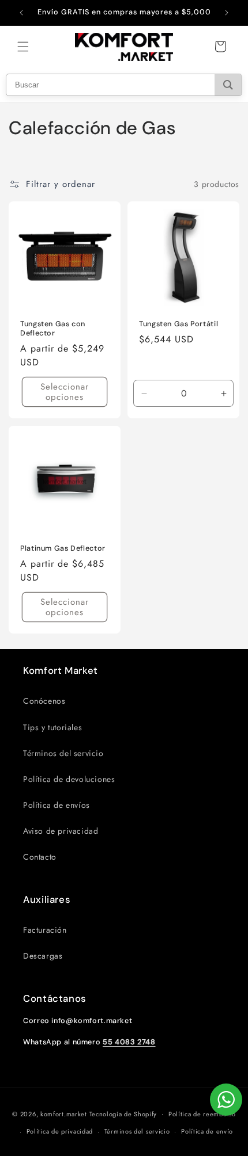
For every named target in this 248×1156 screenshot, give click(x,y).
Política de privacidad (60, 1131)
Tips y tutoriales (52, 727)
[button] (23, 46)
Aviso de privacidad (60, 831)
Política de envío (207, 1131)
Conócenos (44, 701)
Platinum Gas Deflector (63, 548)
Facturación (45, 930)
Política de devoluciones (69, 779)
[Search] (228, 85)
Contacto (40, 857)
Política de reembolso (202, 1114)
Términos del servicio (63, 753)
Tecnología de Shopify (123, 1113)
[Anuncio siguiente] (226, 12)
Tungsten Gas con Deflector (52, 328)
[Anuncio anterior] (21, 12)
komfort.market (63, 1113)
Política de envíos (56, 805)
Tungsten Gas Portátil (178, 324)
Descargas (42, 956)
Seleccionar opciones (64, 392)
